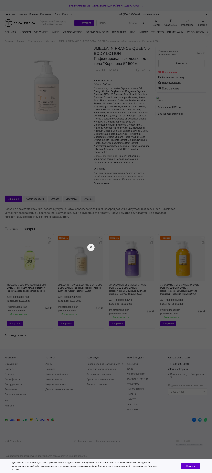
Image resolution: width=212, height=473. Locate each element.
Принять (190, 466)
